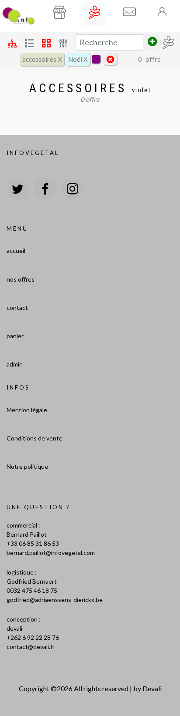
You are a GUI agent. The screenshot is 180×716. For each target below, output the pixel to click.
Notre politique (27, 466)
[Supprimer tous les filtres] (110, 59)
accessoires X (42, 59)
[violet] (96, 59)
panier (15, 336)
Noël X (78, 59)
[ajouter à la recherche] (152, 42)
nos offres (21, 279)
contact (17, 307)
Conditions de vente (34, 438)
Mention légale (27, 409)
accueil (16, 250)
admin (15, 364)
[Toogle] (162, 11)
